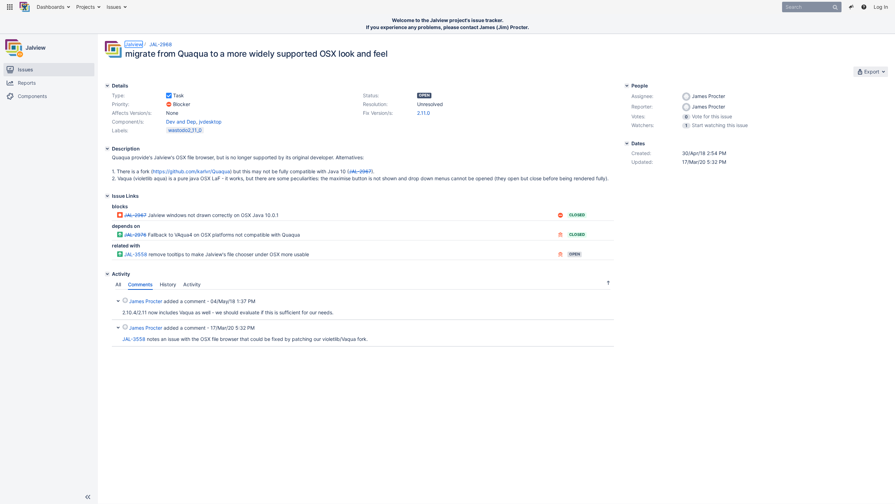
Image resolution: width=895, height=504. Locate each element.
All (118, 284)
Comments (140, 284)
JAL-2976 (135, 235)
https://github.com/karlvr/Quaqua (191, 171)
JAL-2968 (160, 44)
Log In (881, 7)
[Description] (107, 148)
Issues (114, 7)
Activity (192, 284)
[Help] (864, 7)
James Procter (145, 301)
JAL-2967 (135, 215)
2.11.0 (423, 113)
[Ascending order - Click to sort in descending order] (608, 283)
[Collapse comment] (118, 300)
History (168, 284)
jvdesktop (210, 122)
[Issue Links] (107, 196)
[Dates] (626, 143)
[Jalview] (13, 47)
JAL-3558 (135, 254)
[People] (626, 85)
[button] (9, 7)
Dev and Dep (181, 122)
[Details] (107, 85)
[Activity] (107, 274)
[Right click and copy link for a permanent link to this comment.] (607, 300)
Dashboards (50, 7)
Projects (85, 7)
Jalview (36, 47)
